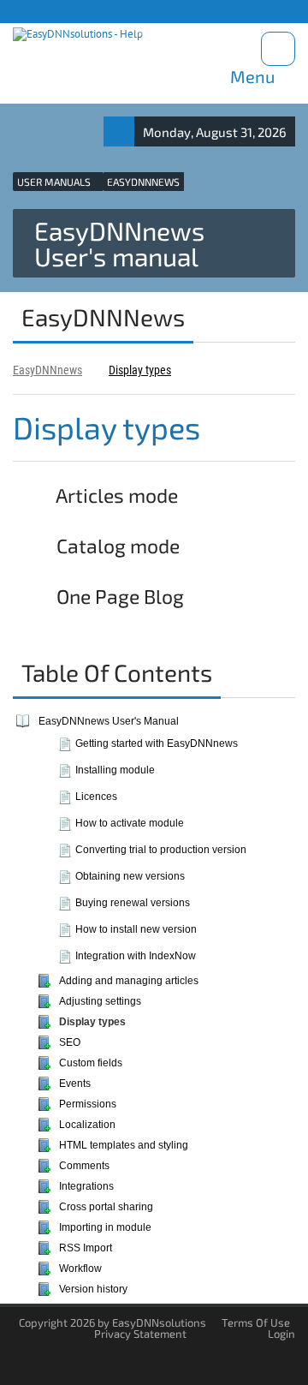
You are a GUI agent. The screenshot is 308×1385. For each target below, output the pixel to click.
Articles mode (115, 495)
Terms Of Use (256, 1322)
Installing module (115, 770)
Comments (84, 1166)
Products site (52, 10)
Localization (87, 1125)
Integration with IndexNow (135, 956)
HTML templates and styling (123, 1145)
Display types (140, 370)
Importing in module (105, 1227)
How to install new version (136, 929)
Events (75, 1083)
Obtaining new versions (130, 876)
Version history (93, 1289)
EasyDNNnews (47, 370)
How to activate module (129, 823)
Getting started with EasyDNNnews (156, 743)
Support (113, 10)
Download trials (257, 10)
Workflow (80, 1269)
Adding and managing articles (128, 981)
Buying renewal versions (132, 903)
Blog (157, 10)
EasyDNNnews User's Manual (108, 721)
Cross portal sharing (106, 1207)
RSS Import (85, 1248)
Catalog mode (116, 546)
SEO (69, 1042)
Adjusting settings (100, 1001)
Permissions (87, 1104)
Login (281, 1333)
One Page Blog (118, 596)
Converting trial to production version (160, 850)
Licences (96, 797)
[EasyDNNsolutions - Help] (78, 34)
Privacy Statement (140, 1333)
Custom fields (90, 1063)
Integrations (86, 1186)
